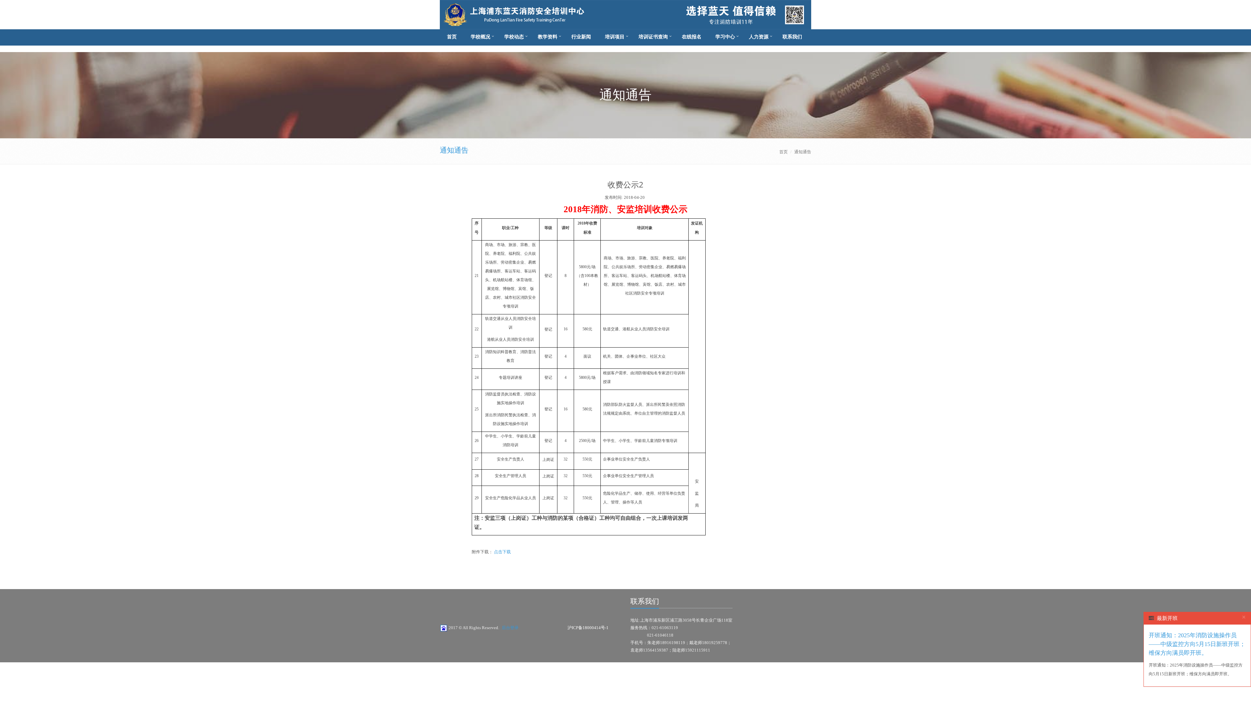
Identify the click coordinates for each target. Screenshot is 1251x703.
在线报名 (691, 36)
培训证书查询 (653, 36)
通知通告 (454, 150)
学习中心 (725, 36)
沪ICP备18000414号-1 (588, 627)
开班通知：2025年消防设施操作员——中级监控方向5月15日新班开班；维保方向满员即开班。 (1197, 644)
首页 (452, 36)
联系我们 (792, 36)
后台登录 (510, 627)
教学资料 (547, 36)
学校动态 (514, 36)
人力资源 (759, 36)
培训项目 (615, 36)
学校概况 (480, 36)
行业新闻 (581, 36)
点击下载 (502, 551)
